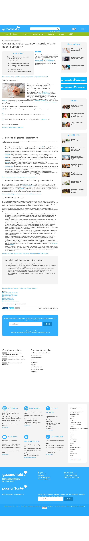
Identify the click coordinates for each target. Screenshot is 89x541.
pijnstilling (34, 362)
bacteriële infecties (37, 355)
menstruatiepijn (46, 93)
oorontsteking (50, 60)
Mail (18, 308)
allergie (61, 34)
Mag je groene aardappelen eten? (76, 173)
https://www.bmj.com (8, 299)
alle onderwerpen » (75, 459)
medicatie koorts (36, 367)
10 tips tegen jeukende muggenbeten (78, 49)
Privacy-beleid (34, 332)
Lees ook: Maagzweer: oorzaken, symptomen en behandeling (19, 177)
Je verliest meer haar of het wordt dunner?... (77, 107)
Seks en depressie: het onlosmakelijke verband (30, 419)
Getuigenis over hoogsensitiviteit (55, 445)
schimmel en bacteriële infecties (41, 353)
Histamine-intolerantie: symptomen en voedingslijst (78, 149)
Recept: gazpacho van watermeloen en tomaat (52, 417)
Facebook (73, 29)
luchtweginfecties (37, 357)
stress (71, 435)
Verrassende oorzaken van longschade (77, 66)
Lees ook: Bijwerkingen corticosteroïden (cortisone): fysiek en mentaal (21, 194)
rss (75, 29)
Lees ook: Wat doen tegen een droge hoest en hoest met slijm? (19, 288)
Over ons (40, 472)
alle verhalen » (49, 454)
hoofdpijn (72, 416)
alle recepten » (49, 430)
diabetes (51, 34)
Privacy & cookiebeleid (70, 474)
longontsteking (39, 60)
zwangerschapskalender (77, 412)
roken (71, 451)
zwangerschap (38, 34)
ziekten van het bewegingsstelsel (79, 428)
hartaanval (48, 102)
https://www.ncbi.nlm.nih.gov (10, 292)
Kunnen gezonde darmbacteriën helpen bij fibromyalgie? (77, 157)
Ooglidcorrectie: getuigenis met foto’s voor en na (54, 451)
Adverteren (41, 475)
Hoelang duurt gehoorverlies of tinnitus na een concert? (32, 423)
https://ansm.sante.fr (8, 297)
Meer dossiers (35, 408)
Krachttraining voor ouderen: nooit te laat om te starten (11, 448)
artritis (39, 93)
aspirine (21, 188)
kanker (15, 34)
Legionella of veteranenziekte (16, 356)
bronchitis (54, 243)
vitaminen (72, 449)
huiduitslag (73, 441)
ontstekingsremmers (28, 185)
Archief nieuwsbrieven (44, 479)
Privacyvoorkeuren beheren (72, 477)
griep (71, 457)
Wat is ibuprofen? (14, 61)
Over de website (68, 472)
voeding (25, 34)
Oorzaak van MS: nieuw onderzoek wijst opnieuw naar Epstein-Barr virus (10, 413)
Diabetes (7, 162)
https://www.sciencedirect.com (10, 301)
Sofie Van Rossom (10, 304)
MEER (71, 34)
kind (71, 445)
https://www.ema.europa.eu (9, 295)
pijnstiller (34, 371)
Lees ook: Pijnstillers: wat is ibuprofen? (13, 127)
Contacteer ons (42, 474)
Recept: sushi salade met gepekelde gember (53, 424)
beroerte (54, 102)
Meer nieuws (13, 408)
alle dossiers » (27, 425)
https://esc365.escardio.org (9, 294)
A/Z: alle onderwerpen (44, 477)
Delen (6, 308)
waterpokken (47, 59)
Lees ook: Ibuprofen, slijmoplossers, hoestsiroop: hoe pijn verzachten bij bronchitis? (25, 253)
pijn (33, 360)
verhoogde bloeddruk (40, 100)
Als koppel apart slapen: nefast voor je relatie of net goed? (32, 454)
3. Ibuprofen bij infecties (16, 69)
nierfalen (4, 100)
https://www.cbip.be (7, 298)
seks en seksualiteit (75, 447)
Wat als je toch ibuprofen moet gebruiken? (20, 71)
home (7, 34)
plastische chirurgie (75, 422)
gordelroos (43, 119)
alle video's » (5, 454)
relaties (72, 455)
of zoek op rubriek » (55, 31)
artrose (45, 92)
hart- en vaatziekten (75, 424)
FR (85, 29)
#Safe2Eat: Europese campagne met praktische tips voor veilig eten (11, 417)
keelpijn (12, 244)
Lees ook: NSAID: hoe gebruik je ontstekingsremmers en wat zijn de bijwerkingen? (25, 76)
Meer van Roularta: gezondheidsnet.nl (13, 494)
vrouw (71, 426)
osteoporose (73, 439)
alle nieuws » (5, 427)
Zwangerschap (9, 166)
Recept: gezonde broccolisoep (76, 181)
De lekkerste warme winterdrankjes (77, 165)
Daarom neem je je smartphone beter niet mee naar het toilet (11, 444)
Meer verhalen (57, 437)
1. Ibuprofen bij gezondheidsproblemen (19, 63)
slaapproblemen (74, 414)
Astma (6, 157)
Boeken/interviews (31, 441)
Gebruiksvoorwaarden (70, 475)
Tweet (12, 308)
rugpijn (72, 420)
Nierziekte (7, 154)
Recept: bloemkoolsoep (76, 140)
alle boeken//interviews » (30, 457)
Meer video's (13, 437)
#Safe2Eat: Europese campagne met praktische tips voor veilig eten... (77, 115)
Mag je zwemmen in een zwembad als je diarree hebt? (11, 353)
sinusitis (37, 61)
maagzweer (51, 61)
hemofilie (41, 147)
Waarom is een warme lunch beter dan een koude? (77, 191)
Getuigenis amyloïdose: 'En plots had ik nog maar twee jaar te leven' (55, 442)
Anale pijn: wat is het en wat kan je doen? (77, 58)
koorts (34, 364)
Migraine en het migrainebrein (32, 448)
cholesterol (73, 430)
